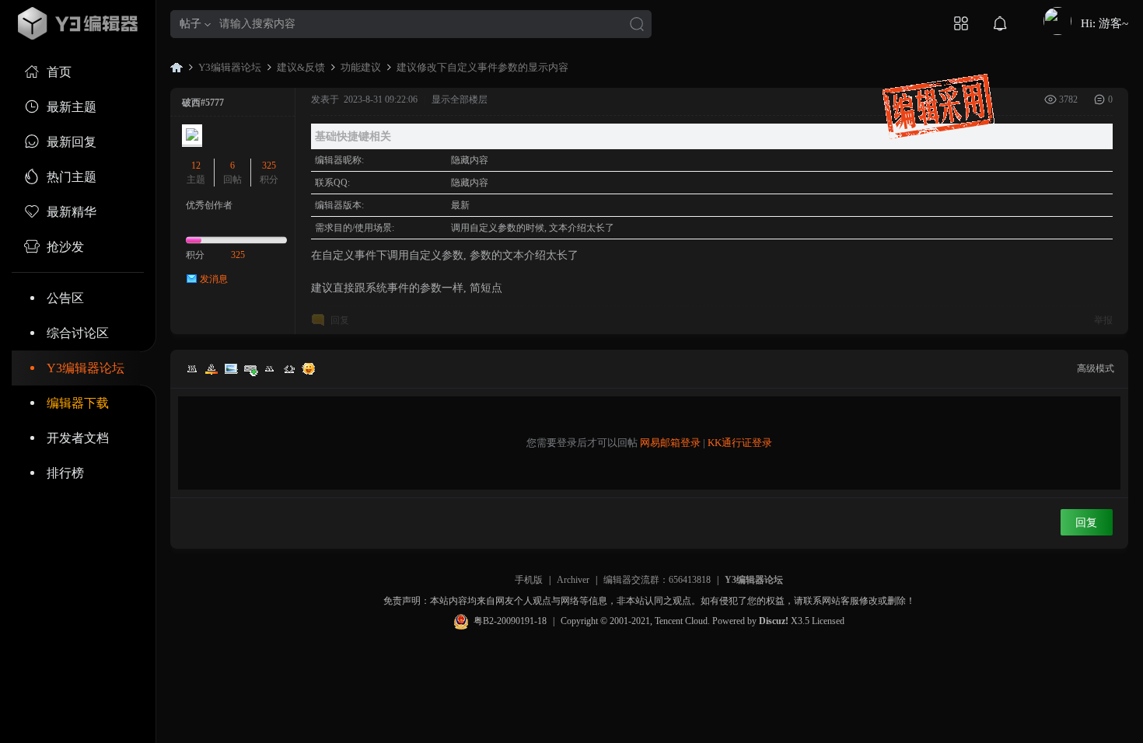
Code (289, 368)
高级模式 (1095, 368)
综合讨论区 (78, 333)
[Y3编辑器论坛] (78, 23)
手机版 (529, 579)
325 (269, 165)
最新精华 (71, 211)
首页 (59, 71)
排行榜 (65, 473)
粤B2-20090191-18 (510, 621)
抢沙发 (65, 246)
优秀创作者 (209, 205)
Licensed (828, 621)
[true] (636, 25)
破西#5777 (203, 102)
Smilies (308, 368)
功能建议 (361, 67)
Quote (270, 368)
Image (231, 368)
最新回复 (71, 141)
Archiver (573, 579)
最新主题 (71, 106)
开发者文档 (78, 438)
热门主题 (71, 176)
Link (250, 368)
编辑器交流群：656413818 (657, 579)
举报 (1103, 320)
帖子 (190, 24)
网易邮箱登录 (670, 442)
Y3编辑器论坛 (85, 368)
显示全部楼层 (460, 99)
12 (196, 165)
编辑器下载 (78, 403)
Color (211, 368)
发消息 (214, 279)
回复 (339, 320)
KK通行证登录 (740, 442)
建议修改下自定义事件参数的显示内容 (482, 67)
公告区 (65, 298)
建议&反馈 (301, 67)
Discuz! (773, 621)
